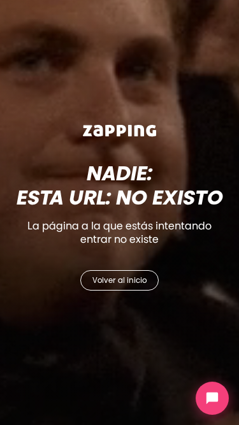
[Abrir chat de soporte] (212, 398)
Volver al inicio (119, 280)
